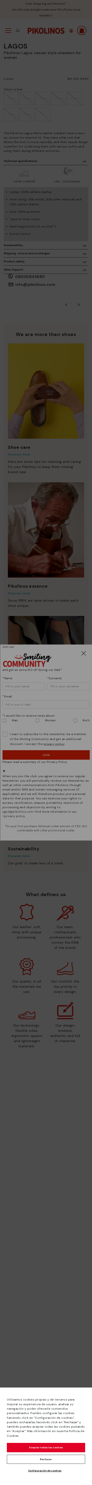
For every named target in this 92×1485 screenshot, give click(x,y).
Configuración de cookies (45, 1470)
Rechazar (46, 1459)
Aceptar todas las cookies (46, 1447)
